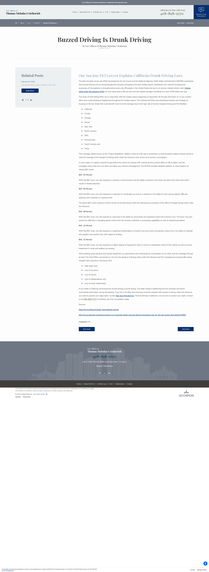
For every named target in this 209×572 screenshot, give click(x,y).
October (37, 23)
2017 (28, 23)
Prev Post (86, 329)
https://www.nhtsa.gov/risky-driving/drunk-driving (99, 309)
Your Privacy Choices (39, 394)
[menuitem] (75, 12)
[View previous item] (22, 100)
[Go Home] (17, 23)
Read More (30, 91)
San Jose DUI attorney (125, 296)
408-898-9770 (172, 13)
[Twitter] (104, 373)
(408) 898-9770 (89, 299)
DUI (89, 322)
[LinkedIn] (109, 373)
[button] (205, 563)
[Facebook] (99, 373)
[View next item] (31, 100)
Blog (22, 23)
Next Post (185, 329)
